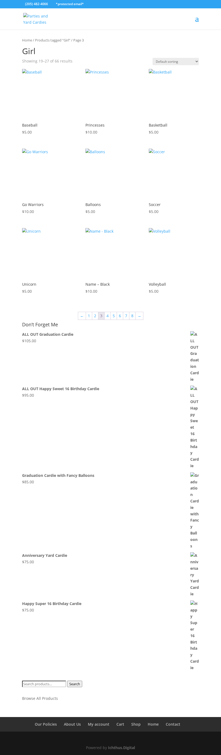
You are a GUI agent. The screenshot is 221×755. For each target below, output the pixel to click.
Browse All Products (40, 698)
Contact (173, 724)
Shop (136, 724)
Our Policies (46, 724)
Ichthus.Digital (121, 747)
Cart (120, 724)
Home (27, 40)
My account (98, 724)
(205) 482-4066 (36, 4)
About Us (72, 724)
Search (74, 683)
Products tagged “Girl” (52, 40)
